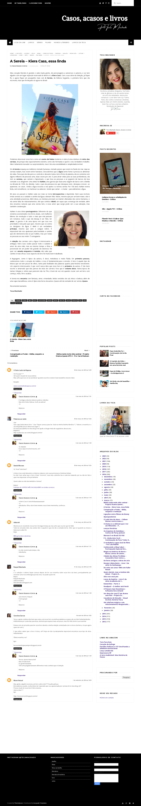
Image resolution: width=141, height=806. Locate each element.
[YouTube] (100, 3)
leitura (81, 53)
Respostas (18, 393)
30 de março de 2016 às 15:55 (82, 465)
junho (106, 492)
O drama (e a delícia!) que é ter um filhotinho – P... (116, 525)
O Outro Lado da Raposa (22, 370)
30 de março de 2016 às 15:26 (82, 419)
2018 (104, 469)
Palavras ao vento (20, 419)
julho (106, 490)
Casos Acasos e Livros (27, 396)
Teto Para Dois (106, 642)
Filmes (48, 42)
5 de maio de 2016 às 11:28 (83, 593)
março (107, 500)
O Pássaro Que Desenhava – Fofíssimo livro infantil (115, 590)
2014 (104, 616)
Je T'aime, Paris (20, 3)
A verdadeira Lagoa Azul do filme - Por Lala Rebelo (117, 544)
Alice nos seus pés (111, 576)
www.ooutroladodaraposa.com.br (25, 386)
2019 (104, 466)
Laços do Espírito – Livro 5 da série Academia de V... (115, 580)
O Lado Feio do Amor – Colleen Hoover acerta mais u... (116, 520)
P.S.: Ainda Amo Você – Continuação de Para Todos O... (117, 539)
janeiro (107, 610)
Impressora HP (105, 653)
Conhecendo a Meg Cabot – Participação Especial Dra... (115, 548)
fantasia (58, 53)
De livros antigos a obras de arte (117, 560)
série (53, 781)
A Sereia (26, 53)
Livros (31, 42)
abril (106, 498)
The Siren (39, 55)
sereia (32, 55)
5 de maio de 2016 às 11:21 (83, 546)
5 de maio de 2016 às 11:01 (83, 396)
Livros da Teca (79, 42)
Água (33, 53)
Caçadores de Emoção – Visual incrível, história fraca (116, 599)
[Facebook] (129, 803)
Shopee (48, 3)
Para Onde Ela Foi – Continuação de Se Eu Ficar (118, 353)
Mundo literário (61, 42)
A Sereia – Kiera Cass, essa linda (20, 340)
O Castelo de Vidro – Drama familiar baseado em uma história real (119, 363)
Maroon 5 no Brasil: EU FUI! (114, 535)
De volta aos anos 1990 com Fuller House (117, 569)
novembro (108, 479)
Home (9, 3)
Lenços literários (110, 528)
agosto (107, 487)
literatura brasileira (58, 775)
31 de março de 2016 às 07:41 (82, 522)
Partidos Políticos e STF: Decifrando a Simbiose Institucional (115, 648)
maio (106, 495)
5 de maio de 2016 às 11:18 (83, 497)
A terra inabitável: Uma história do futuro (113, 656)
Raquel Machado (20, 567)
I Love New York (35, 3)
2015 (104, 614)
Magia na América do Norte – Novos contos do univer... (115, 552)
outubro (107, 482)
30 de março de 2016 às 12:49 (82, 370)
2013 (104, 619)
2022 (104, 458)
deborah (17, 522)
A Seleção (19, 53)
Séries (40, 42)
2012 (104, 622)
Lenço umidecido (106, 651)
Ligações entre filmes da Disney (116, 514)
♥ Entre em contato (107, 698)
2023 (104, 456)
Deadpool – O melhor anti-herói (116, 586)
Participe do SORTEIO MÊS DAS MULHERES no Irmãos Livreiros (34, 487)
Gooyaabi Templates (39, 803)
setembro (108, 484)
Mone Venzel (18, 680)
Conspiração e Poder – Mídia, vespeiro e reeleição (115, 511)
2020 (104, 464)
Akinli (39, 53)
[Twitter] (103, 3)
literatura (13, 55)
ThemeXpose (18, 803)
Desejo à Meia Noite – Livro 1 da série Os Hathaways (116, 564)
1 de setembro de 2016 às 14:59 (82, 680)
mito (26, 55)
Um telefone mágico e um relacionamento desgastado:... (117, 603)
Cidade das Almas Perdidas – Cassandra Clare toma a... (115, 557)
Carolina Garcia (19, 616)
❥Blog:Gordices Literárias (22, 536)
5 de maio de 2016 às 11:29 (83, 656)
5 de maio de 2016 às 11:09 (83, 443)
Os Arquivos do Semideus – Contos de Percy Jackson (114, 532)
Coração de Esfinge (107, 644)
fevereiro (108, 608)
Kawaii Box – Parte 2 (112, 584)
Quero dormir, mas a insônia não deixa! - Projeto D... (117, 573)
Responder (17, 389)
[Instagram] (108, 3)
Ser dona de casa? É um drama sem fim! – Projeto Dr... (116, 594)
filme (53, 765)
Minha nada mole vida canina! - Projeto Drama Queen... (116, 503)
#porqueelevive (110, 517)
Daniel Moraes (19, 466)
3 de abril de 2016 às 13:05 (83, 615)
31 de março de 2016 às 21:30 (82, 567)
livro (20, 55)
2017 (104, 472)
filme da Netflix (57, 768)
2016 (104, 474)
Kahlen (65, 53)
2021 (104, 461)
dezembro (108, 477)
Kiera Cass (73, 53)
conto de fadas (48, 53)
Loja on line (19, 42)
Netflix (54, 761)
